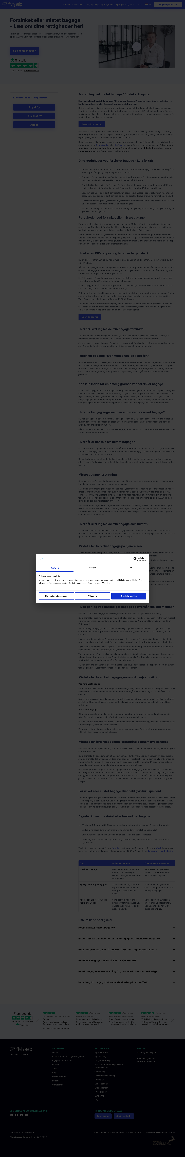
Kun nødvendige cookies (56, 596)
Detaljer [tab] (92, 567)
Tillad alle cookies (129, 596)
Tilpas (91, 596)
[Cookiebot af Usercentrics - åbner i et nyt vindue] (135, 559)
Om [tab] (130, 567)
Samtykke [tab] (54, 568)
